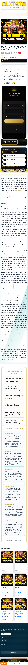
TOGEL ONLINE (23, 14)
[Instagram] (5, 640)
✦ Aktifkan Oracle (14, 121)
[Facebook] (2, 640)
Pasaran (6, 103)
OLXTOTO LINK (24, 17)
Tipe (5, 108)
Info (24, 142)
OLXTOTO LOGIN (13, 14)
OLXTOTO (4, 14)
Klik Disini (16, 83)
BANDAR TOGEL (5, 649)
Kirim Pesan (7, 634)
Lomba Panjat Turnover (14, 152)
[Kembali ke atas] (25, 655)
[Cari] (3, 11)
